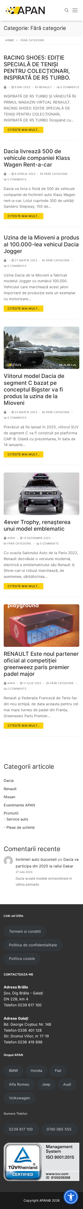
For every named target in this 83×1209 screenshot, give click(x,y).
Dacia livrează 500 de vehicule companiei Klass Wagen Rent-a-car (37, 158)
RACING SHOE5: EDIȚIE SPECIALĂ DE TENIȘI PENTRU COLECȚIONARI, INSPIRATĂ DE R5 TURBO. (37, 67)
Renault (45, 87)
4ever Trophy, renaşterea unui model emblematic (37, 525)
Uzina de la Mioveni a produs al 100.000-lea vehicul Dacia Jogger (41, 244)
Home (9, 40)
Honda (36, 1070)
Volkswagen (19, 1098)
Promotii (11, 813)
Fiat (58, 1070)
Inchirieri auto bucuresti (36, 859)
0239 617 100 (21, 1129)
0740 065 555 (60, 1129)
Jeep (46, 1084)
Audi (67, 1084)
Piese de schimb (20, 827)
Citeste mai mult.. (23, 130)
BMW (13, 1070)
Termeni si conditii (25, 931)
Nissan (9, 796)
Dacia (9, 780)
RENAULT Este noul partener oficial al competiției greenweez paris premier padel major (41, 664)
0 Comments (69, 87)
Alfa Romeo (19, 1084)
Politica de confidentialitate (33, 945)
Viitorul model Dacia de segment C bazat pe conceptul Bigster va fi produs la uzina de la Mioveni (34, 389)
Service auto (17, 819)
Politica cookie (22, 958)
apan (11, 538)
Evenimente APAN (19, 805)
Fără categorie (55, 174)
